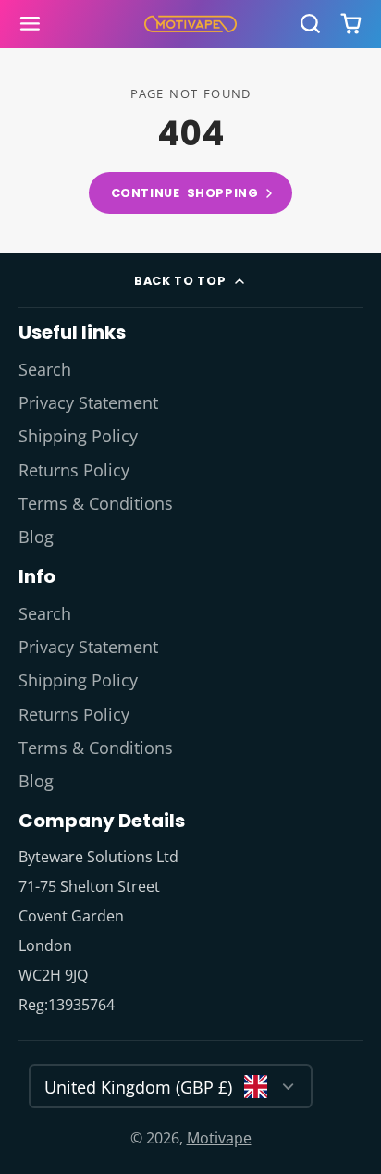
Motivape (219, 1138)
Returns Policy (73, 470)
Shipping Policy (78, 436)
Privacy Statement (88, 402)
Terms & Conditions (95, 503)
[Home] (190, 24)
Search (44, 369)
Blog (36, 536)
